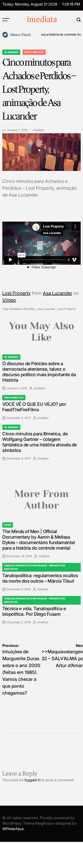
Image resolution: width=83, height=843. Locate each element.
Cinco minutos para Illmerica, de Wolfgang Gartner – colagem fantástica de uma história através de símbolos (39, 442)
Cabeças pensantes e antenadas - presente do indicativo (34, 567)
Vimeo (9, 300)
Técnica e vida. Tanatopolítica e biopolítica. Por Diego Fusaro (34, 611)
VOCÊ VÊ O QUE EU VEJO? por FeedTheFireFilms (34, 406)
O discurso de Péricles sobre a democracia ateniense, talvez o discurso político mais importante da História (39, 372)
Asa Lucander (57, 293)
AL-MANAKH (11, 52)
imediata (42, 20)
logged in (32, 780)
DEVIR (7, 524)
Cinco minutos (34, 52)
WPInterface (13, 828)
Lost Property (16, 293)
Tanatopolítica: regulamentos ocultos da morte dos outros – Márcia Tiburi (40, 578)
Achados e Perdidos (22, 309)
